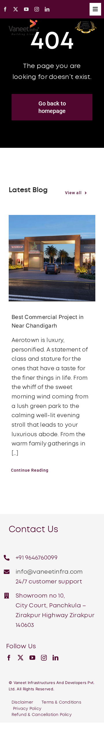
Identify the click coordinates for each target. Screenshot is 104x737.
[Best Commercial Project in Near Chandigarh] (52, 258)
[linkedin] (47, 9)
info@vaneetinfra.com (49, 572)
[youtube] (26, 9)
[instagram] (36, 9)
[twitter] (15, 9)
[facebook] (5, 9)
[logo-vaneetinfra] (24, 22)
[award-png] (86, 24)
